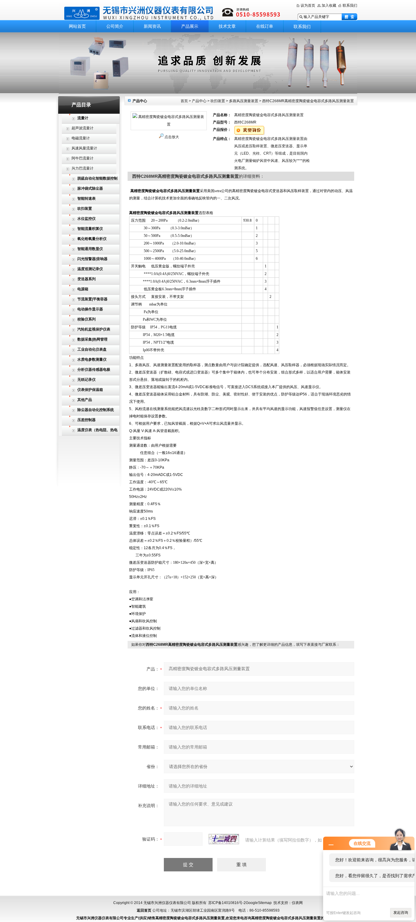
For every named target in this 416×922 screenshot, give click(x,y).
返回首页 (144, 910)
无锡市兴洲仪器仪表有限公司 (173, 13)
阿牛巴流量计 (82, 158)
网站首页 (77, 26)
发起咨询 (400, 912)
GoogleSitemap (259, 903)
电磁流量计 (81, 138)
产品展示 (189, 26)
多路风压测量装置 (243, 101)
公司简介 (114, 26)
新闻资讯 (152, 26)
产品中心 (199, 101)
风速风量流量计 (84, 148)
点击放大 (171, 137)
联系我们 (350, 5)
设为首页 (308, 5)
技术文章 (227, 26)
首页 (184, 101)
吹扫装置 (217, 101)
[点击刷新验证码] (224, 839)
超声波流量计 (82, 128)
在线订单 (264, 26)
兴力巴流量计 (82, 168)
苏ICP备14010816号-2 (227, 903)
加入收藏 (329, 5)
